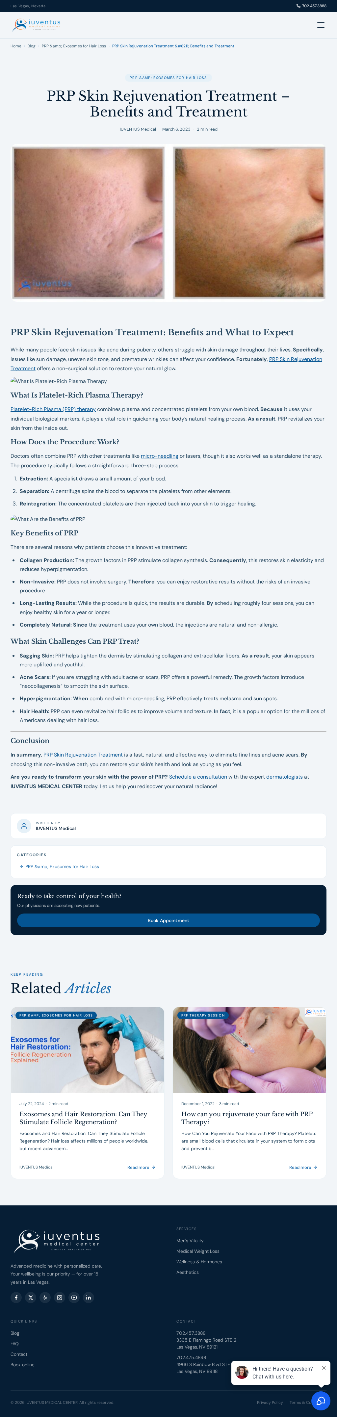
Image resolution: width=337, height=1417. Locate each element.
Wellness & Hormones (199, 1262)
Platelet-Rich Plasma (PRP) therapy (53, 409)
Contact (19, 1354)
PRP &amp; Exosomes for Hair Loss (74, 46)
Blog (32, 46)
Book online (23, 1365)
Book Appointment (168, 920)
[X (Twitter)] (30, 1297)
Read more (138, 1167)
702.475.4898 (191, 1357)
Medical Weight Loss (198, 1251)
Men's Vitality (190, 1241)
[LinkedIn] (88, 1297)
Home (16, 46)
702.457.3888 (314, 6)
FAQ (15, 1344)
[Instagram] (59, 1297)
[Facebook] (16, 1297)
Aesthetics (187, 1272)
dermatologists (284, 776)
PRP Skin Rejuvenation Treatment (83, 754)
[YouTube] (74, 1297)
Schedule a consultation (198, 776)
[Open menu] (320, 25)
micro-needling (159, 455)
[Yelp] (45, 1297)
